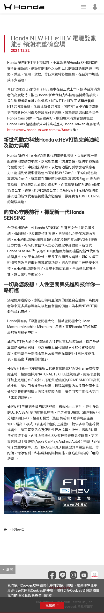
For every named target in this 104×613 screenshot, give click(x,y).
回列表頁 (17, 529)
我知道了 (52, 605)
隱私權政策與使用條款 (35, 596)
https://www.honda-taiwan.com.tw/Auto (38, 130)
